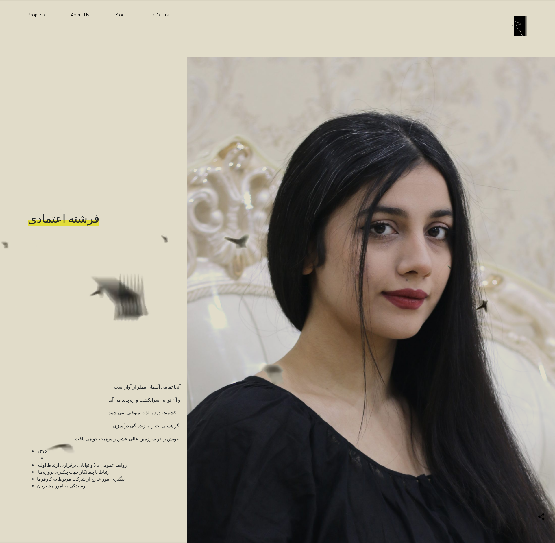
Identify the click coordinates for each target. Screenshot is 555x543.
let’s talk (160, 15)
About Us (80, 15)
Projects (36, 15)
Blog (120, 15)
